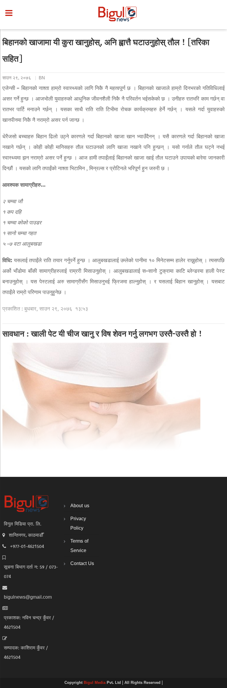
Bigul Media (95, 683)
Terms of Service (79, 546)
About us (79, 506)
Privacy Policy (78, 523)
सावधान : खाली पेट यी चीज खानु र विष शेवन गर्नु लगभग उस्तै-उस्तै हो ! (102, 334)
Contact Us (82, 564)
